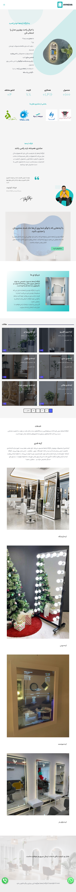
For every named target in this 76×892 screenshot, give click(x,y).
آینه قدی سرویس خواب (26, 385)
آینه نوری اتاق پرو (66, 332)
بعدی (28, 411)
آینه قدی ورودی (29, 332)
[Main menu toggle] (4, 4)
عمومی (41, 350)
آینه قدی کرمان (29, 358)
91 (33, 411)
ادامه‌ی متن (66, 340)
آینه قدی (41, 404)
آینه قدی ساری (66, 358)
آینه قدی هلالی (66, 385)
